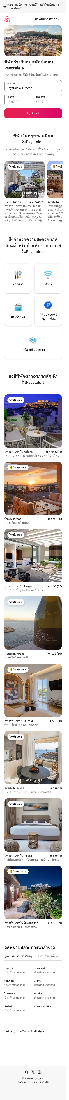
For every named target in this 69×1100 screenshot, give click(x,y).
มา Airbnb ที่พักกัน (47, 19)
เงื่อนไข (44, 1082)
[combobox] (33, 88)
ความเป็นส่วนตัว (27, 1082)
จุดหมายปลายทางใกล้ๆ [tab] (18, 956)
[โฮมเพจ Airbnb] (7, 19)
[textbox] (18, 101)
